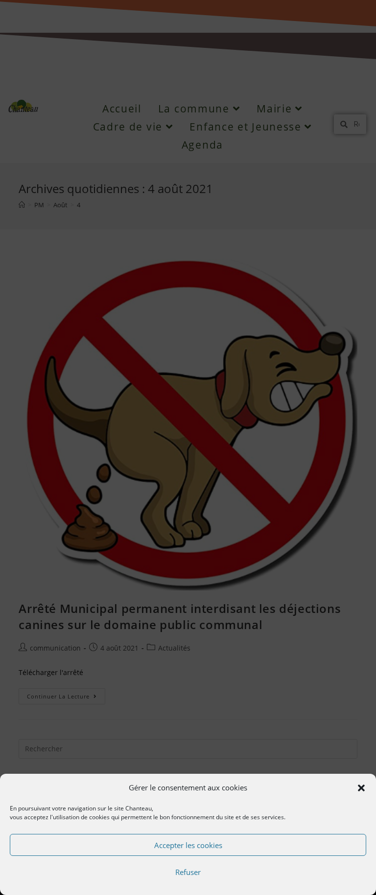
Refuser (188, 872)
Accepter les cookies (188, 845)
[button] (361, 788)
